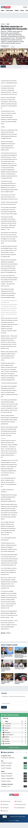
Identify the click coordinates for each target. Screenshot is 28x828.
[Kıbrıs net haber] (6, 7)
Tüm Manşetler (5, 807)
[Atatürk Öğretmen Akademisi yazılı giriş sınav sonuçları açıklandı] (21, 650)
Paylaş (4, 66)
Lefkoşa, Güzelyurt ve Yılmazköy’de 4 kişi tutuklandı (20, 682)
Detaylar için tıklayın (14, 747)
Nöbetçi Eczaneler (6, 801)
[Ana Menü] (26, 7)
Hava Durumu (19, 801)
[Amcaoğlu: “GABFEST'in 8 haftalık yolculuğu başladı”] (7, 676)
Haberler (3, 24)
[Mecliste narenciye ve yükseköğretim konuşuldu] (14, 56)
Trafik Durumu (5, 804)
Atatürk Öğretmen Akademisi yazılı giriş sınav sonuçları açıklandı (21, 656)
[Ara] (24, 7)
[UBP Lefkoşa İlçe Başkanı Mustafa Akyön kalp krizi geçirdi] (7, 650)
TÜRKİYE (16, 10)
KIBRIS (2, 10)
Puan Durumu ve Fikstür (21, 804)
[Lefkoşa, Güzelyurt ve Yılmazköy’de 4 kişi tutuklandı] (21, 676)
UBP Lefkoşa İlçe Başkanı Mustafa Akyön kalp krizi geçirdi (7, 656)
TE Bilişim (17, 820)
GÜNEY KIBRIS (9, 10)
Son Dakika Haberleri (20, 807)
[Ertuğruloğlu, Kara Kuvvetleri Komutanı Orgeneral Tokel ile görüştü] (7, 663)
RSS (5, 816)
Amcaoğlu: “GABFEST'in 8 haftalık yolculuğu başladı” (7, 682)
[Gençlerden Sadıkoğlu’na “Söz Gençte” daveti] (21, 663)
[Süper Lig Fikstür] (26, 752)
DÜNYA (22, 10)
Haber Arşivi (5, 810)
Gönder (4, 707)
